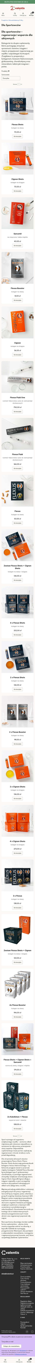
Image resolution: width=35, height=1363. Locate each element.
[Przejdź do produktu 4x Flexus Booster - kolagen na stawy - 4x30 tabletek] (17, 986)
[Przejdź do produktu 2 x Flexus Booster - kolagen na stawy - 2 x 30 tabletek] (17, 713)
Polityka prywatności (27, 1310)
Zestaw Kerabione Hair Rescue (26, 1292)
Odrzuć (23, 1314)
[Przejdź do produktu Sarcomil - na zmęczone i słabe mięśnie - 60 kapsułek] (17, 214)
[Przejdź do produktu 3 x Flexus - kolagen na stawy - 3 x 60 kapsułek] (17, 876)
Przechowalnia (25, 1267)
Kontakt (23, 1328)
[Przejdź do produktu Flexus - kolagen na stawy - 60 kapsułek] (17, 492)
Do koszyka (17, 136)
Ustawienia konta (26, 1265)
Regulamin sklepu (26, 1301)
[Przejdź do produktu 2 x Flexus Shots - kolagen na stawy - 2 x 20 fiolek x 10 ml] (17, 658)
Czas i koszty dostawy (24, 1279)
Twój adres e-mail (7, 1342)
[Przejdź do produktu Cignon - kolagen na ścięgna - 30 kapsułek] (17, 324)
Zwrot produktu (25, 1277)
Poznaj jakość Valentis (24, 1323)
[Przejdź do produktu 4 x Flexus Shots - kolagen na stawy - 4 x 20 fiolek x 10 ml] (17, 604)
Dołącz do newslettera (11, 1346)
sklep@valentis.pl (7, 1274)
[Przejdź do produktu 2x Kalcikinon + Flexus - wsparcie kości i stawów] (17, 1097)
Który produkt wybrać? (24, 1289)
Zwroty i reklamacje (26, 1312)
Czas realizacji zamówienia (25, 1285)
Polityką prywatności (21, 1354)
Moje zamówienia (26, 1263)
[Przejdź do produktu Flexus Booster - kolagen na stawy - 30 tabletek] (17, 269)
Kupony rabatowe (26, 1269)
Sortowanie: (5, 75)
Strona (15, 84)
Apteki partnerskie (26, 1326)
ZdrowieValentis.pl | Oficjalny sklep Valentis (12, 20)
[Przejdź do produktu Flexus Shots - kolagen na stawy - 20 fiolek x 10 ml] (17, 105)
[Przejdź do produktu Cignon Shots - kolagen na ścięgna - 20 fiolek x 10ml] (17, 160)
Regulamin (23, 1350)
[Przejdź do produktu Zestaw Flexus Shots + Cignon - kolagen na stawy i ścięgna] (17, 931)
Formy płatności (25, 1282)
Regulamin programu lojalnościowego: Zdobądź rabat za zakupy (27, 1306)
